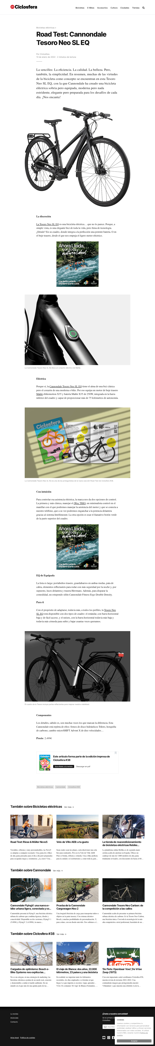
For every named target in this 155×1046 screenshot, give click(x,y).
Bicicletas (80, 8)
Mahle (39, 394)
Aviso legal (14, 1038)
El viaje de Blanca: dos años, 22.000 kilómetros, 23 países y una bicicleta (77, 971)
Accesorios (102, 8)
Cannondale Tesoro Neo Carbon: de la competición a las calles (122, 907)
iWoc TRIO (80, 503)
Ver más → (69, 807)
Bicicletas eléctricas (45, 27)
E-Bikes (90, 8)
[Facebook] (113, 1038)
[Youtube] (103, 1038)
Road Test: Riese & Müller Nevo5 (28, 841)
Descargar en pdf (83, 766)
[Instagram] (108, 1038)
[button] (80, 7)
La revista (14, 1014)
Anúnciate (14, 1018)
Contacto (14, 1022)
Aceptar (134, 1041)
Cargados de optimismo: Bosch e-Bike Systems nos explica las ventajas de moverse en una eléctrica (29, 974)
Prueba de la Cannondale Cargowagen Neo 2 (70, 907)
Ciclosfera (44, 54)
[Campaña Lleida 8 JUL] (77, 264)
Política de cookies (27, 1038)
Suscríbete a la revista (64, 766)
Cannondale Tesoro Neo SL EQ (66, 386)
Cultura (114, 8)
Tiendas (136, 8)
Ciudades (124, 8)
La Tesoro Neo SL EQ (47, 224)
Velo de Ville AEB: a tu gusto (72, 841)
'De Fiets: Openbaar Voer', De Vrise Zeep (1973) (122, 971)
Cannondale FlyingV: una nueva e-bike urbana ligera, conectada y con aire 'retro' (30, 908)
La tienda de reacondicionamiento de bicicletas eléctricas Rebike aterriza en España (121, 845)
